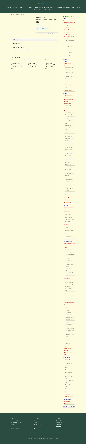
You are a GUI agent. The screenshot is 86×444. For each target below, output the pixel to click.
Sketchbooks (67, 55)
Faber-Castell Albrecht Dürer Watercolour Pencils (70, 252)
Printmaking (29, 7)
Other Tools (67, 388)
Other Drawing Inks (69, 297)
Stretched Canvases (68, 29)
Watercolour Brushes (68, 84)
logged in (21, 50)
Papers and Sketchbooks (69, 36)
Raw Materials (67, 394)
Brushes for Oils (68, 158)
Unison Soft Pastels (69, 339)
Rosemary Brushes (69, 78)
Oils (65, 135)
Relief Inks (66, 224)
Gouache (66, 187)
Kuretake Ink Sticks (69, 280)
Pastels (65, 307)
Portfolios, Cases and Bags (69, 406)
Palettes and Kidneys (69, 361)
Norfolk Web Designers (38, 438)
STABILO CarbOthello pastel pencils (70, 264)
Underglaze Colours (68, 396)
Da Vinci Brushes (68, 69)
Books (80, 7)
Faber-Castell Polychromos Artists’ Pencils (44, 12)
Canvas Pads (66, 27)
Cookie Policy (59, 426)
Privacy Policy (59, 422)
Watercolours (67, 161)
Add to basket (45, 28)
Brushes (15, 7)
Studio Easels (68, 105)
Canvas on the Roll (68, 32)
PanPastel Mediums (70, 317)
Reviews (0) (15, 39)
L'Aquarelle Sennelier (69, 167)
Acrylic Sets (67, 132)
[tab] (15, 40)
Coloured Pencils (31, 12)
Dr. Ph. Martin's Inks (69, 282)
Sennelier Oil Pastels (69, 328)
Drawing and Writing (19, 12)
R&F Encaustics (67, 200)
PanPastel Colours (70, 319)
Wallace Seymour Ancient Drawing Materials (68, 348)
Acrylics (66, 110)
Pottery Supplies (50, 7)
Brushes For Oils (67, 63)
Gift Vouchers (37, 9)
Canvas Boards (67, 34)
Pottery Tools (67, 359)
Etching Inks (66, 211)
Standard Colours (69, 177)
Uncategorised (66, 59)
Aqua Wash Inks (68, 217)
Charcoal (66, 304)
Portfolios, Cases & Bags (72, 7)
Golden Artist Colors (69, 114)
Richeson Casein (67, 202)
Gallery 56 (44, 9)
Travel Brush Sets (68, 76)
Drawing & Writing (39, 7)
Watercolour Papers (70, 40)
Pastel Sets (68, 343)
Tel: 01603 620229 (15, 428)
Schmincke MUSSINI (69, 153)
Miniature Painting (69, 67)
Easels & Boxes (60, 7)
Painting (22, 7)
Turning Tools (68, 369)
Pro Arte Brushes (68, 81)
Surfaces (9, 7)
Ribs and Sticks (68, 363)
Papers (66, 38)
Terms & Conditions (60, 420)
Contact (50, 9)
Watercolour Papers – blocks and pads (70, 48)
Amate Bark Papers (70, 52)
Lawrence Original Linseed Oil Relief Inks (69, 232)
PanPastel (67, 309)
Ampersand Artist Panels (69, 22)
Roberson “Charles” (69, 155)
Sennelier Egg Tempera (69, 197)
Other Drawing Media (68, 300)
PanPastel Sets (69, 314)
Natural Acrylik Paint (69, 112)
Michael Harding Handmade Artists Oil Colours (69, 149)
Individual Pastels (69, 340)
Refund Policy (59, 424)
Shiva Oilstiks (68, 145)
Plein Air (67, 107)
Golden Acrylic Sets (70, 120)
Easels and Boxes (67, 399)
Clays (65, 391)
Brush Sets (66, 65)
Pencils (25, 12)
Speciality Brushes (68, 90)
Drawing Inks (67, 278)
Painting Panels (67, 25)
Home (4, 7)
